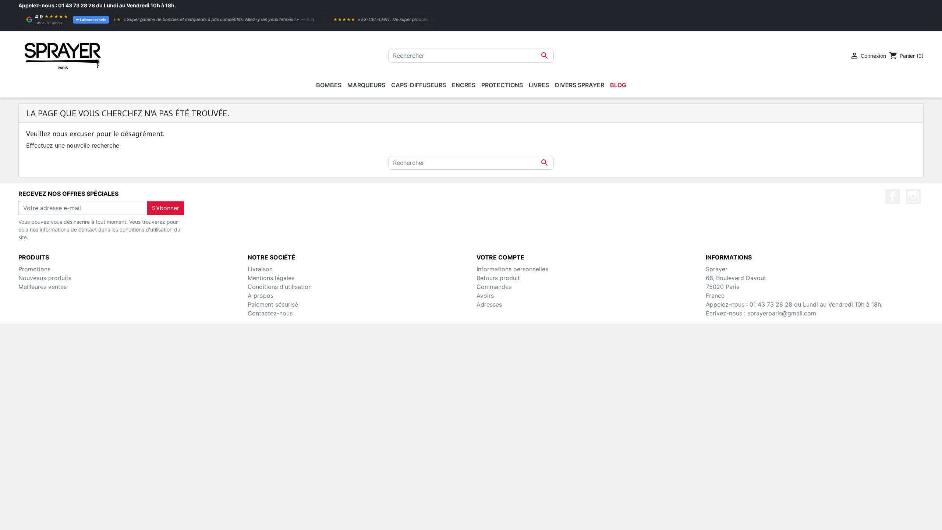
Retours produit (498, 278)
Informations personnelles (512, 269)
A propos (260, 295)
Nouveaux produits (44, 278)
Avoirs (485, 295)
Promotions (34, 269)
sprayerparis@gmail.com (781, 313)
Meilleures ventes (42, 286)
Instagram (913, 196)
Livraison (260, 269)
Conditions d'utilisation (280, 286)
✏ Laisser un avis (91, 19)
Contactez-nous (270, 313)
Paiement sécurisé (273, 304)
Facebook (892, 196)
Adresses (489, 304)
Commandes (494, 286)
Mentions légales (271, 278)
